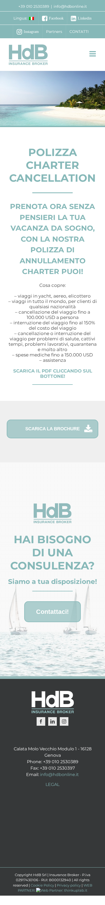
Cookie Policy (42, 885)
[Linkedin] (52, 721)
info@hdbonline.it (70, 6)
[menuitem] (24, 18)
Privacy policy (69, 885)
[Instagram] (64, 721)
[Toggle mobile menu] (93, 51)
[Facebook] (41, 721)
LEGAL (53, 784)
